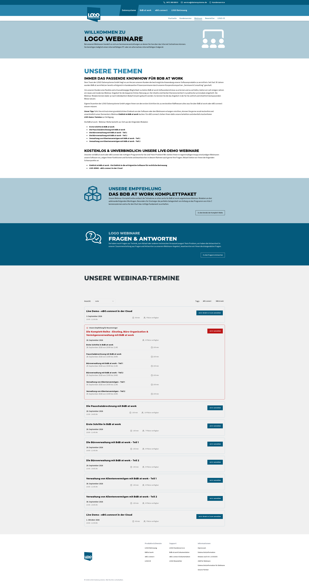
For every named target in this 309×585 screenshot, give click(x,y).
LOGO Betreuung (151, 548)
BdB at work (149, 552)
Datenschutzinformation (206, 552)
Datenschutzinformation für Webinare (211, 565)
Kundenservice (218, 2)
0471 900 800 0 (172, 2)
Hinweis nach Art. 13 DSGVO (208, 557)
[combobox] (105, 301)
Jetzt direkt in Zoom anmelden (209, 313)
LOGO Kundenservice (177, 548)
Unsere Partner (203, 570)
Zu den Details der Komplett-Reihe (210, 213)
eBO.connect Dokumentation (179, 557)
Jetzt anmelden (215, 331)
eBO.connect (149, 557)
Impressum (202, 548)
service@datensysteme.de (195, 2)
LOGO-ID (148, 561)
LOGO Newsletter (175, 561)
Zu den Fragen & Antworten (213, 255)
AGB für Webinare (204, 561)
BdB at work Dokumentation (179, 552)
